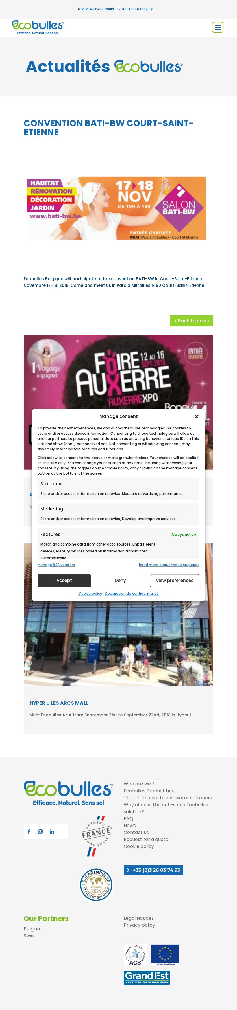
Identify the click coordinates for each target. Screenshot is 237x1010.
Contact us (136, 832)
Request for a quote (146, 839)
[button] (196, 416)
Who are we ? (139, 784)
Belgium (33, 928)
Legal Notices (139, 918)
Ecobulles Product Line (149, 790)
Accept (64, 580)
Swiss (30, 935)
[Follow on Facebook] (29, 831)
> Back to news (191, 320)
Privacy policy (139, 925)
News (130, 825)
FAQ (128, 818)
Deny (120, 580)
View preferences (175, 580)
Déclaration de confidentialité (132, 593)
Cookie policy (90, 593)
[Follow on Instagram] (40, 831)
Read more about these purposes (169, 564)
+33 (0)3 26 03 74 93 (156, 870)
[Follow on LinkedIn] (52, 831)
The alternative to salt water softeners (168, 797)
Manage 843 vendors (56, 564)
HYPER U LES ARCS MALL (58, 702)
